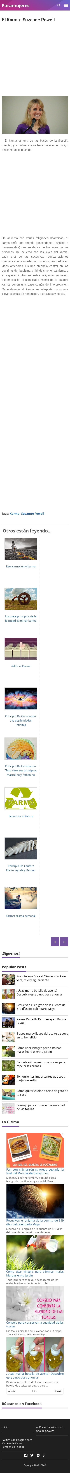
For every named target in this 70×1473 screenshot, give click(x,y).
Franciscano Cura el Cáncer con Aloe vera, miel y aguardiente (41, 978)
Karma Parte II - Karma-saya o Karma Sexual (41, 1021)
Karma (15, 514)
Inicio (34, 1391)
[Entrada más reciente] (64, 941)
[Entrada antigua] (55, 941)
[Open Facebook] (26, 1455)
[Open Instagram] (38, 1455)
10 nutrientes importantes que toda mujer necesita (41, 1078)
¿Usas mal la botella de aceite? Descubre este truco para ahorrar (39, 992)
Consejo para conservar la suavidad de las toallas (41, 1107)
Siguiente (58, 1391)
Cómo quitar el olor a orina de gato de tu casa (42, 1093)
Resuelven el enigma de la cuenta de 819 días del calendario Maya (41, 1007)
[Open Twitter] (32, 1455)
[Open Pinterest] (44, 1455)
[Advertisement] (35, 59)
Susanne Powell (32, 514)
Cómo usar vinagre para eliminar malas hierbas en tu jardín (39, 1050)
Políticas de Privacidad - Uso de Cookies (50, 1429)
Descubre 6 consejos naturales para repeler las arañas (41, 1064)
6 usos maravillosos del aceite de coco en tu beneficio (42, 1035)
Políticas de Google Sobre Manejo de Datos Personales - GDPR (17, 1443)
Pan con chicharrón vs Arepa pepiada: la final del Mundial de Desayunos (35, 1171)
